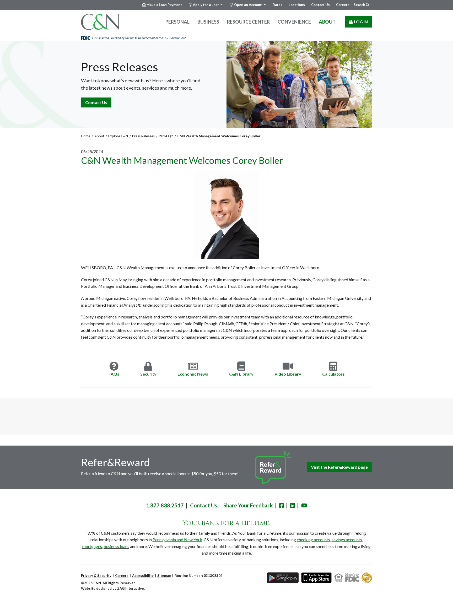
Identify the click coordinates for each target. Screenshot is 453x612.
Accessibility (143, 575)
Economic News (192, 373)
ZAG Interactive (130, 588)
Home (85, 136)
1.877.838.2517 (165, 505)
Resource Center (248, 22)
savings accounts (347, 539)
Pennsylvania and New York (177, 539)
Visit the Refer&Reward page (339, 466)
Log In (361, 21)
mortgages (92, 546)
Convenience (294, 22)
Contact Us (96, 102)
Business (208, 22)
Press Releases (143, 136)
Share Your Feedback (248, 505)
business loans (116, 546)
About (327, 22)
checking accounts (313, 539)
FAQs (114, 373)
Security (148, 373)
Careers (121, 575)
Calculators (333, 373)
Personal (177, 22)
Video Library (287, 373)
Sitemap (164, 575)
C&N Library (241, 373)
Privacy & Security (96, 575)
